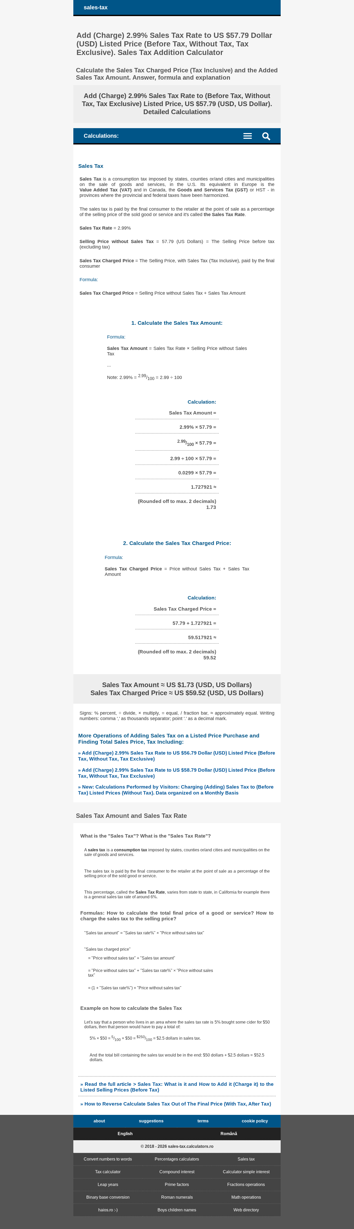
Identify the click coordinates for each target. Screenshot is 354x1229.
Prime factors (177, 1184)
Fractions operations (246, 1184)
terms (203, 1121)
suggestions (151, 1121)
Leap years (108, 1184)
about (99, 1121)
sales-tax (96, 7)
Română (229, 1133)
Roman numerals (177, 1197)
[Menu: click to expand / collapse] (250, 135)
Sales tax (246, 1159)
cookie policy (255, 1121)
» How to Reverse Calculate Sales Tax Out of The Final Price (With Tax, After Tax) (175, 1104)
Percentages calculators (177, 1159)
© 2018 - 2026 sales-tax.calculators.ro (177, 1146)
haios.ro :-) (108, 1210)
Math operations (246, 1197)
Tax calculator (108, 1172)
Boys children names (177, 1210)
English (125, 1133)
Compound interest (176, 1172)
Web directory (246, 1210)
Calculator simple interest (246, 1172)
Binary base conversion (108, 1197)
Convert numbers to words (108, 1159)
